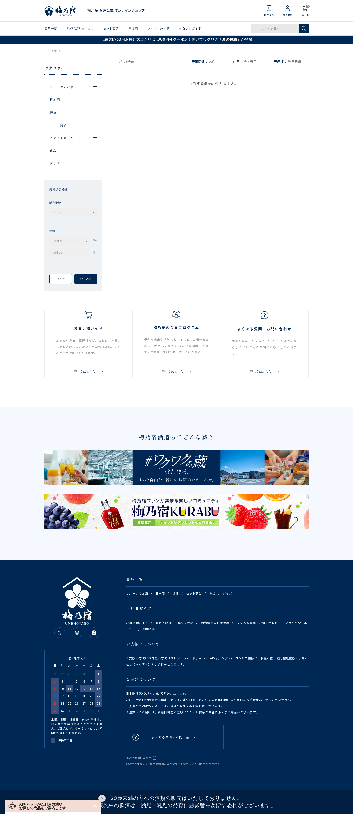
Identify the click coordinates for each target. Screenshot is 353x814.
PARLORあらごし (80, 28)
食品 (212, 593)
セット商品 (111, 28)
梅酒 (175, 593)
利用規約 (149, 629)
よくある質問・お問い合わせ (257, 623)
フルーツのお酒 (158, 28)
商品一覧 (50, 28)
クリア (61, 278)
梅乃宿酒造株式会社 (138, 758)
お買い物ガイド (190, 28)
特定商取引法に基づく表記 (175, 623)
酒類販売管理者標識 (215, 623)
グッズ (227, 593)
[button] (53, 806)
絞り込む (85, 278)
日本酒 (133, 28)
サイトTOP (50, 51)
